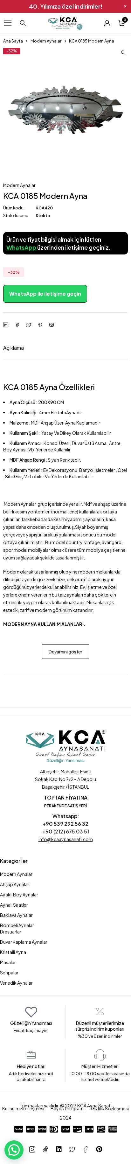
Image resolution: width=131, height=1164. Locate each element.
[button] (123, 53)
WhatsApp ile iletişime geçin (45, 293)
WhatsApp (21, 247)
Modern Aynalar (46, 40)
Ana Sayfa (13, 40)
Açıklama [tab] (13, 348)
